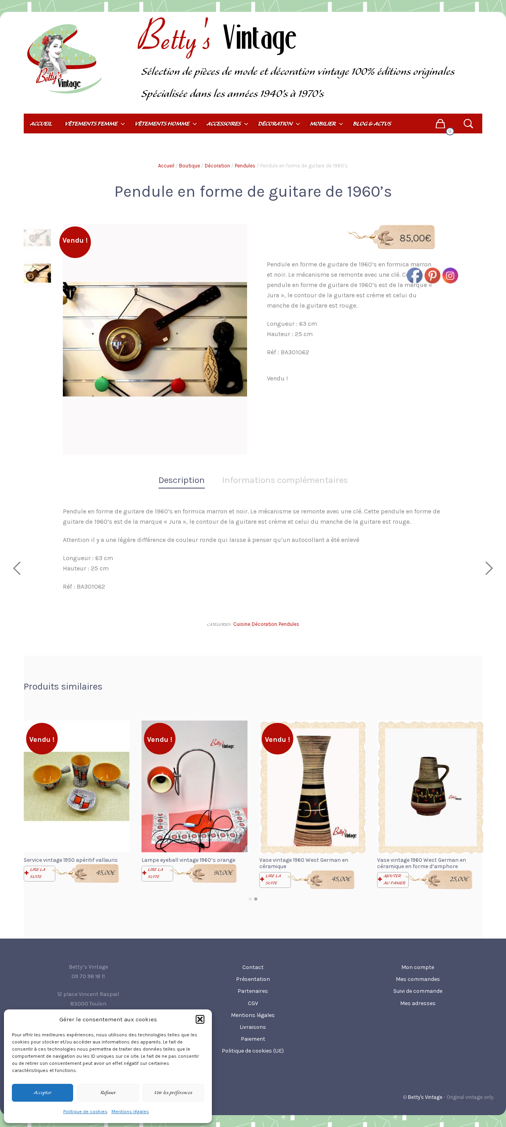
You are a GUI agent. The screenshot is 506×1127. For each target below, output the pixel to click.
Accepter (42, 1093)
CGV (253, 1003)
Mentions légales (130, 1111)
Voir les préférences (173, 1093)
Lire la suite (37, 873)
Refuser (108, 1093)
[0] (440, 123)
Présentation (253, 979)
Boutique (189, 166)
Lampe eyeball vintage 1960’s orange (188, 860)
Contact (253, 967)
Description (182, 480)
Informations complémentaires (285, 480)
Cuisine (241, 624)
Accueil (166, 166)
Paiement (253, 1039)
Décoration (217, 166)
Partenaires (253, 991)
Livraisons (253, 1027)
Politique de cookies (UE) (253, 1050)
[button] (200, 1019)
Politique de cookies (85, 1111)
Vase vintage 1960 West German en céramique (303, 863)
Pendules (245, 166)
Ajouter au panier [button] (394, 879)
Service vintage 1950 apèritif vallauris (71, 860)
